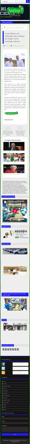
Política (10, 27)
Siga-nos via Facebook (18, 363)
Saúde (4, 409)
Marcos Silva (6, 402)
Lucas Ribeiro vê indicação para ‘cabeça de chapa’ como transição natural (14, 27)
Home (6, 27)
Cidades (5, 383)
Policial (4, 405)
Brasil (4, 381)
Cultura (4, 388)
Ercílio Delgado (6, 395)
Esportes (5, 398)
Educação (5, 393)
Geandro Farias (6, 400)
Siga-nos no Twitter (17, 367)
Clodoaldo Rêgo (6, 386)
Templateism (24, 440)
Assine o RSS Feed (17, 372)
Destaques (5, 390)
